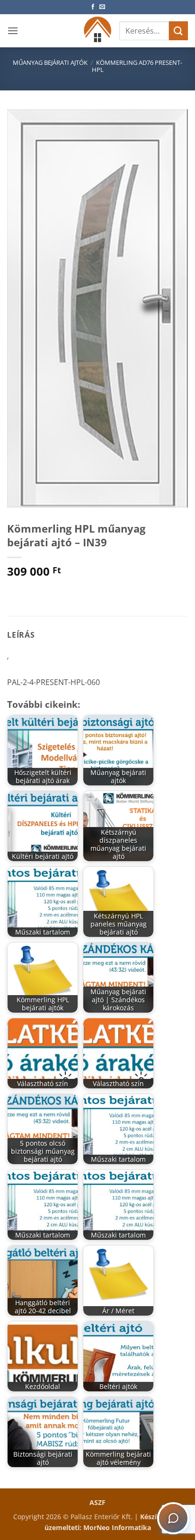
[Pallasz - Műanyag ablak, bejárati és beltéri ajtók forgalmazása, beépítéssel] (97, 30)
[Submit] (178, 30)
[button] (12, 30)
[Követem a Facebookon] (93, 7)
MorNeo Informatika (117, 1527)
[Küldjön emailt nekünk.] (102, 7)
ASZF (97, 1502)
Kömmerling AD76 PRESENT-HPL (137, 66)
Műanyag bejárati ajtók (50, 62)
